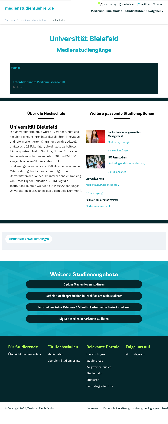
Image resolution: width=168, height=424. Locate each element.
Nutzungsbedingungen (146, 408)
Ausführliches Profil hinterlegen (29, 239)
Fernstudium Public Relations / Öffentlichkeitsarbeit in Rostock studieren (84, 307)
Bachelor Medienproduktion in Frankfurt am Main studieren (84, 296)
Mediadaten (55, 354)
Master (15, 68)
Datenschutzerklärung (116, 408)
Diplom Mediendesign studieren (84, 284)
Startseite (10, 20)
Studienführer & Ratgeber (143, 11)
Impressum (93, 408)
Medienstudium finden (106, 11)
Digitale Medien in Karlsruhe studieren (84, 318)
